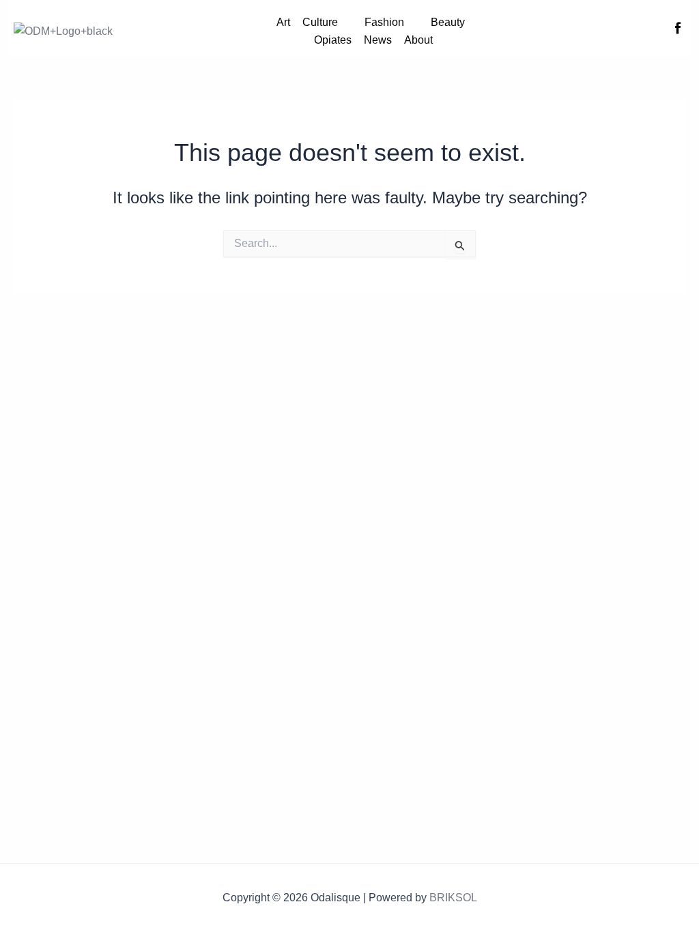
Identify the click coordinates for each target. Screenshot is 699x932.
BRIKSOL (453, 897)
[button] (327, 22)
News (378, 40)
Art (283, 22)
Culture (320, 22)
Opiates (333, 40)
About (418, 40)
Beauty (448, 22)
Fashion (384, 22)
